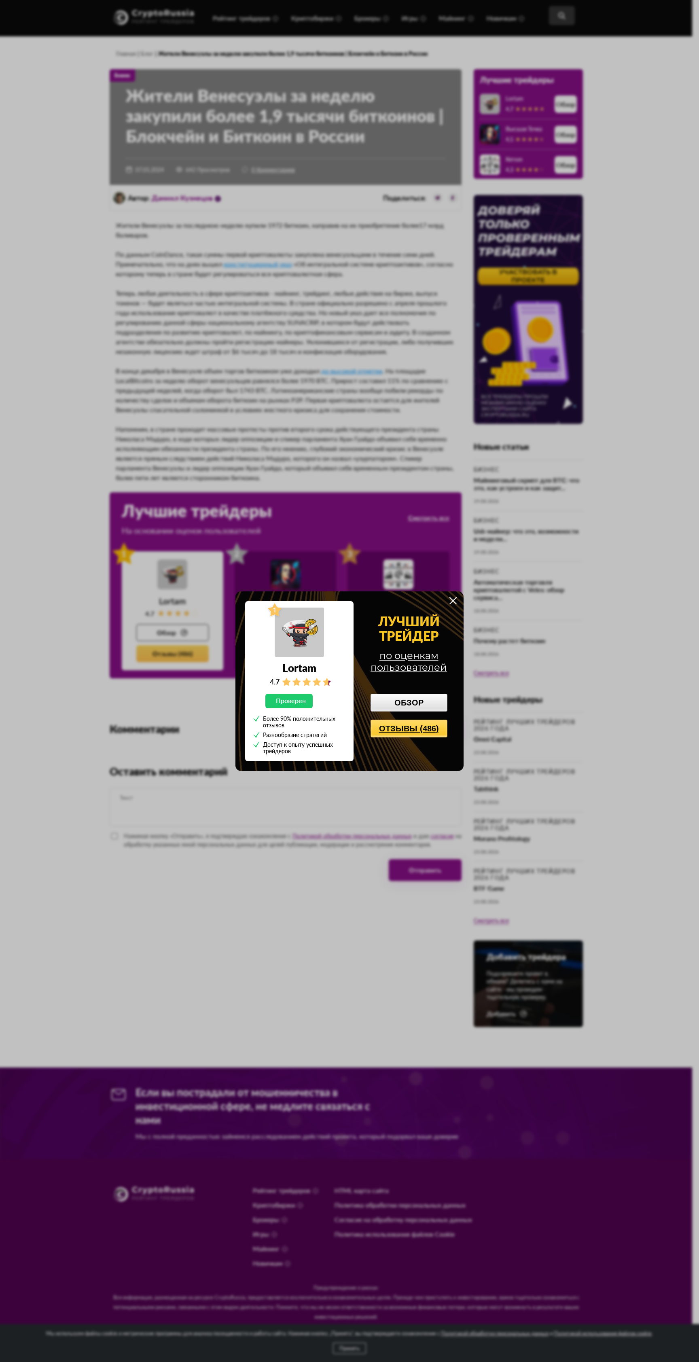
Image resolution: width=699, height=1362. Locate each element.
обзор (409, 702)
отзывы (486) (409, 728)
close (453, 601)
